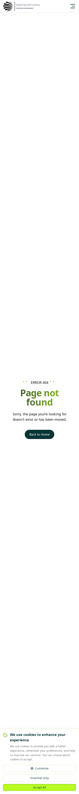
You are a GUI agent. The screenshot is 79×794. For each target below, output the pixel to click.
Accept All (39, 787)
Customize (42, 768)
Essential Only (39, 778)
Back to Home (39, 434)
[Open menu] (73, 6)
